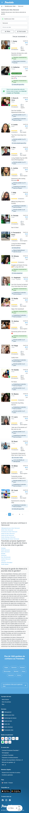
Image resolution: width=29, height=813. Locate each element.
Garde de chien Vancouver (8, 533)
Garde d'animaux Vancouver (8, 537)
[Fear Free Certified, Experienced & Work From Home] (14, 109)
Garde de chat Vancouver (7, 535)
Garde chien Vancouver (7, 530)
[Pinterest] (9, 800)
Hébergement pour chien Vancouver (10, 528)
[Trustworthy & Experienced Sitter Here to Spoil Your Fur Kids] (14, 451)
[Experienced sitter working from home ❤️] (14, 178)
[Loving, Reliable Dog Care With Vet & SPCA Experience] (14, 155)
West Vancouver (5, 552)
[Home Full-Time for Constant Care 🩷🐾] (14, 76)
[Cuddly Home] (14, 355)
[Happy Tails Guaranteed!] (14, 307)
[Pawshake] (9, 2)
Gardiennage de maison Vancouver (10, 539)
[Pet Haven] (14, 380)
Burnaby (3, 553)
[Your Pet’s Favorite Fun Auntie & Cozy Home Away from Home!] (14, 285)
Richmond (3, 555)
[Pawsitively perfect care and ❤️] (14, 331)
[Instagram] (6, 800)
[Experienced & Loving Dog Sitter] (14, 499)
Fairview (3, 560)
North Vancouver (5, 550)
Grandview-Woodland (6, 562)
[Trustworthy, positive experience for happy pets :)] (14, 476)
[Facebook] (2, 800)
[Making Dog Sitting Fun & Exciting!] (14, 201)
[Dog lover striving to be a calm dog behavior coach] (14, 52)
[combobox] (14, 18)
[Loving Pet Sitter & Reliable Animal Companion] (14, 242)
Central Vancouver (6, 559)
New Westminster (6, 557)
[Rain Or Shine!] (14, 221)
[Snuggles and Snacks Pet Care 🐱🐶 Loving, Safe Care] (14, 264)
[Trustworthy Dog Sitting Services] (14, 403)
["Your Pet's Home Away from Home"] (14, 133)
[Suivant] (22, 514)
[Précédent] (6, 514)
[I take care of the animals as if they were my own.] (14, 427)
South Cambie (4, 564)
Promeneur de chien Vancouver (9, 531)
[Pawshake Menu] (2, 2)
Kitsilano (3, 548)
